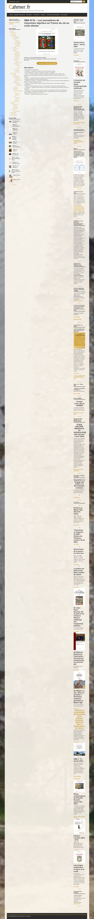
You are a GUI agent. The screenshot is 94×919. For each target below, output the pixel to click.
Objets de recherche (17, 57)
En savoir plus (77, 497)
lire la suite (76, 373)
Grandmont (17, 82)
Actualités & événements (19, 14)
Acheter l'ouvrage (77, 319)
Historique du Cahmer (17, 52)
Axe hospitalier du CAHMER (17, 41)
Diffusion (43, 14)
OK (84, 1)
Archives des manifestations (53, 14)
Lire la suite (76, 55)
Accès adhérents (12, 1)
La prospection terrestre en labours (17, 98)
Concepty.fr (28, 916)
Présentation (29, 14)
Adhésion (17, 63)
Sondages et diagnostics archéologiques (18, 79)
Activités (14, 47)
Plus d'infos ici (77, 903)
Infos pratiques (64, 14)
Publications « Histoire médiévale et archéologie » (15, 106)
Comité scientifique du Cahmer (17, 71)
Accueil (11, 14)
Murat (16, 86)
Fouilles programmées (16, 75)
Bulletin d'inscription (78, 300)
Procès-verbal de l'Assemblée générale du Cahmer (79, 142)
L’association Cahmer (15, 49)
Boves (16, 81)
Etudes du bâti (16, 101)
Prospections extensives (15, 88)
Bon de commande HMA (16, 110)
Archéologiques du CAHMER (16, 37)
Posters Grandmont (19, 84)
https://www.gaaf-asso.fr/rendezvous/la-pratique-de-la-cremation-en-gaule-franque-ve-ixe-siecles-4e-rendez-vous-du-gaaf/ (79, 209)
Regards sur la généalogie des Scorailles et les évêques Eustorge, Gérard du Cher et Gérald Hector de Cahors (79, 719)
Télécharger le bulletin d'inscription (78, 470)
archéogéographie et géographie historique (18, 92)
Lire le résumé (77, 316)
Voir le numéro (77, 393)
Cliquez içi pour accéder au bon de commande (47, 63)
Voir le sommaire (77, 776)
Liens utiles (17, 1)
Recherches (36, 14)
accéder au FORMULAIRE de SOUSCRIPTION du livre (79, 377)
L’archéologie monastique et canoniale (17, 45)
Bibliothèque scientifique (17, 55)
